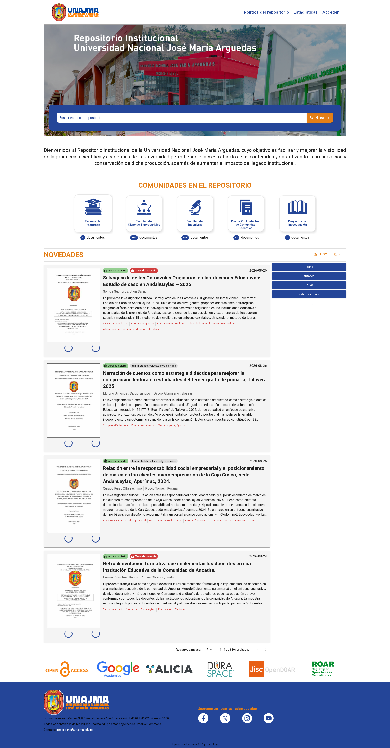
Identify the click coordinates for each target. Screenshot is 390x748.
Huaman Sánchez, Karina (120, 577)
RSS (341, 254)
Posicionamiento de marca (165, 520)
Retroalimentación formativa (120, 609)
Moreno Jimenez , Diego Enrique (126, 393)
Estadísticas (306, 12)
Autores (309, 276)
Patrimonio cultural (224, 323)
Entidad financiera (196, 520)
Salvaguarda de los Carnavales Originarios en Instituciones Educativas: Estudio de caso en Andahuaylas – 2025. (181, 281)
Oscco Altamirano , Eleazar (173, 393)
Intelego (213, 744)
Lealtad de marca (221, 520)
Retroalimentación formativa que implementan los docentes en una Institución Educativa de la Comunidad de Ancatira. (177, 567)
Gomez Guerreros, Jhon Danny (125, 292)
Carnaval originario (142, 323)
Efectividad (165, 609)
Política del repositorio (266, 12)
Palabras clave (309, 294)
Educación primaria (143, 425)
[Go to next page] (266, 650)
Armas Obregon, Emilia (158, 577)
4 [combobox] (207, 649)
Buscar (322, 117)
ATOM (323, 254)
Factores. (180, 609)
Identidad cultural (199, 323)
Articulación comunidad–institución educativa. (131, 329)
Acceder (330, 12)
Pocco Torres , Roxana (161, 488)
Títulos (309, 285)
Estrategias (148, 609)
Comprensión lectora (115, 425)
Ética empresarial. (246, 520)
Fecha (309, 267)
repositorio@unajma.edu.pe (75, 729)
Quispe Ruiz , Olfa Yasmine (122, 488)
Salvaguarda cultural (115, 323)
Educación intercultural (171, 323)
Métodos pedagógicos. (171, 425)
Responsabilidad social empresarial (124, 520)
